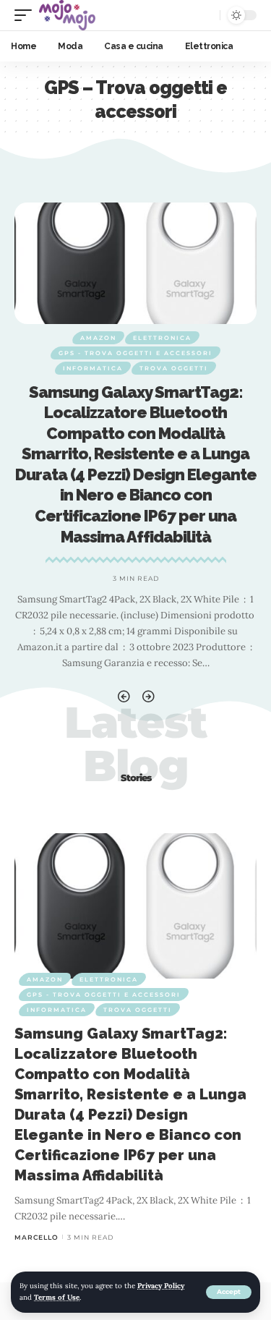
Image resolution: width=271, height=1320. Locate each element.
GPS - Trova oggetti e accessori (135, 353)
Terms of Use (56, 1297)
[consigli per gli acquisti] (67, 15)
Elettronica (162, 337)
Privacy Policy (160, 1285)
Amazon (98, 337)
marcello (36, 1237)
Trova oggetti (173, 368)
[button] (123, 697)
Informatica (93, 368)
